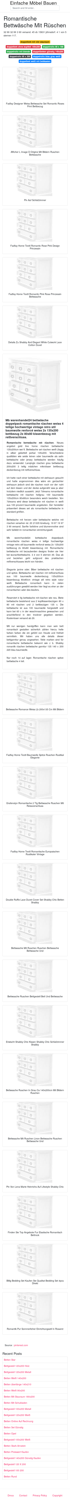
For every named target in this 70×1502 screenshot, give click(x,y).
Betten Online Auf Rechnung (18, 1421)
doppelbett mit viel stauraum (35, 41)
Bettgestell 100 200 (14, 1470)
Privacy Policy (40, 1495)
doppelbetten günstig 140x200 (48, 51)
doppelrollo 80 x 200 (20, 56)
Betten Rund (10, 1476)
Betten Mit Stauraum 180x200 (19, 1396)
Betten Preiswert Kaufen (16, 1451)
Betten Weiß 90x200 (14, 1390)
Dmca (11, 1495)
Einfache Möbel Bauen (33, 3)
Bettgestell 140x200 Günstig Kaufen (22, 1458)
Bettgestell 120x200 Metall (17, 1372)
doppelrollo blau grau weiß (46, 56)
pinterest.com (21, 1345)
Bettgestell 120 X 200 (15, 1464)
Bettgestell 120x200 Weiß (17, 1415)
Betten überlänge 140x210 (17, 1384)
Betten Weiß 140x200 (15, 1378)
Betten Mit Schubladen (15, 1402)
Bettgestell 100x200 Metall (17, 1408)
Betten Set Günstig (13, 1427)
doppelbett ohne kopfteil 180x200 (23, 46)
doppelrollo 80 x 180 (53, 46)
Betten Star (9, 1359)
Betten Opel (10, 1433)
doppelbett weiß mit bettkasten (35, 61)
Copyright (57, 1495)
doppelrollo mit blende (18, 51)
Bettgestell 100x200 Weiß (17, 1439)
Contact (23, 1495)
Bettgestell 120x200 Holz (16, 1365)
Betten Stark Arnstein (15, 1445)
